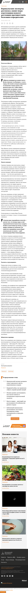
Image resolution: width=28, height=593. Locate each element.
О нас (2, 559)
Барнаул (4, 371)
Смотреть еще (15, 418)
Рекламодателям (20, 559)
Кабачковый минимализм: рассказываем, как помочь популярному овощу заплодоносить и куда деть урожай (15, 411)
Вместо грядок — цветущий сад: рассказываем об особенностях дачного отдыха (16, 402)
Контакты (4, 562)
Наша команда (10, 559)
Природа (3, 367)
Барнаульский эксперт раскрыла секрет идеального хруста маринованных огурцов (17, 383)
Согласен (3, 592)
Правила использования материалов (7, 567)
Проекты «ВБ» (11, 557)
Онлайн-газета (21, 557)
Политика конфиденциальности (7, 568)
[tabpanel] (14, 426)
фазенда (10, 371)
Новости (3, 557)
